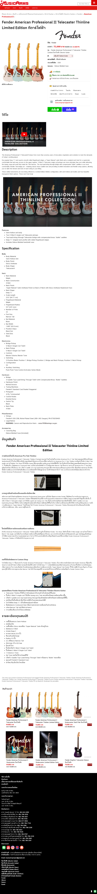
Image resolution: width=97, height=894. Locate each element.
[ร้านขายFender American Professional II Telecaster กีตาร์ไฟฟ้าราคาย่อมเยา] (19, 705)
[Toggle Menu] (94, 2)
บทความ (35, 8)
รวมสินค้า (4, 784)
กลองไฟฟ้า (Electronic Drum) (10, 871)
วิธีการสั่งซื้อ (5, 777)
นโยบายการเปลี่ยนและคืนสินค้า (12, 782)
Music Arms (6, 14)
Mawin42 (40, 681)
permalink (55, 681)
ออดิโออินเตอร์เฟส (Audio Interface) (12, 873)
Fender (79, 14)
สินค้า (21, 8)
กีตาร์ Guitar (49, 14)
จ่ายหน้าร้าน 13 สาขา (57, 90)
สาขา (14, 8)
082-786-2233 (29, 836)
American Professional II (24, 677)
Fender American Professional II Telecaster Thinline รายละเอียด (73, 679)
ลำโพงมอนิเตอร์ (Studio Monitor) (11, 876)
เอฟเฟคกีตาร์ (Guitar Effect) (9, 869)
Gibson (3, 880)
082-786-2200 (27, 827)
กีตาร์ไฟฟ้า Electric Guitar (65, 14)
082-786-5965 (27, 838)
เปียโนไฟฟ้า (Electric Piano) (9, 867)
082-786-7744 (26, 823)
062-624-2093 (24, 812)
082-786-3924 (17, 830)
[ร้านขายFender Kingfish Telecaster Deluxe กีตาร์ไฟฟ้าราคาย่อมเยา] (78, 745)
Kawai (3, 884)
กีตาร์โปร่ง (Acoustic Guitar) (10, 863)
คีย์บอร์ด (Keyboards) (7, 865)
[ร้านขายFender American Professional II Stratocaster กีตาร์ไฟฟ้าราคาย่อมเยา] (19, 745)
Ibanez (3, 882)
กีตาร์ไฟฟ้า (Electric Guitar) (9, 861)
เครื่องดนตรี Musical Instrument (31, 14)
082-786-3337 (23, 816)
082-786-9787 (23, 834)
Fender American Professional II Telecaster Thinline (55, 677)
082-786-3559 (23, 814)
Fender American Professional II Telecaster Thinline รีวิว (19, 681)
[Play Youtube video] (24, 134)
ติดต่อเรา (4, 779)
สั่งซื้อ (27, 8)
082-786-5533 (22, 819)
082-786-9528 (18, 832)
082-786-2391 (26, 840)
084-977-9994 (23, 821)
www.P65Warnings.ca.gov (47, 423)
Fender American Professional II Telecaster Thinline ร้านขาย (35, 679)
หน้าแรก (7, 8)
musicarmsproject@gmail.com (64, 102)
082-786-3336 (21, 825)
